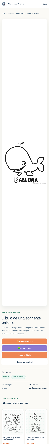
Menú (45, 4)
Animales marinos (18, 377)
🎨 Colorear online (25, 341)
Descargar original (24, 362)
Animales (11, 13)
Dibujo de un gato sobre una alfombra (12, 439)
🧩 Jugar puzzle (24, 348)
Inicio (3, 13)
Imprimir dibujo (24, 355)
